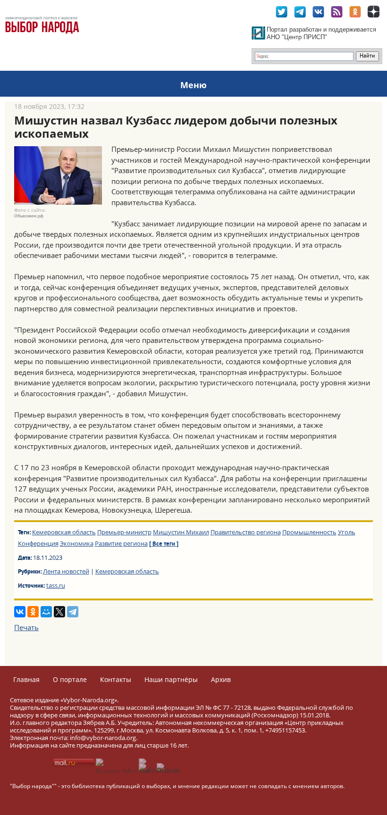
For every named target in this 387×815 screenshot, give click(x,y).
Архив (221, 679)
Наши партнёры (171, 679)
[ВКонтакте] (19, 611)
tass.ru (55, 585)
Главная (26, 679)
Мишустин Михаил (181, 532)
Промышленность (309, 532)
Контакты (115, 679)
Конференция (38, 543)
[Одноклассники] (33, 611)
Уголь (346, 532)
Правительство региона (245, 532)
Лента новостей (66, 571)
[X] (59, 611)
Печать (26, 627)
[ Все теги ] (163, 544)
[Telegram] (72, 611)
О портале (70, 679)
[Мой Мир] (46, 611)
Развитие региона (121, 543)
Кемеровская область (64, 532)
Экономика (76, 543)
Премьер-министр (124, 532)
